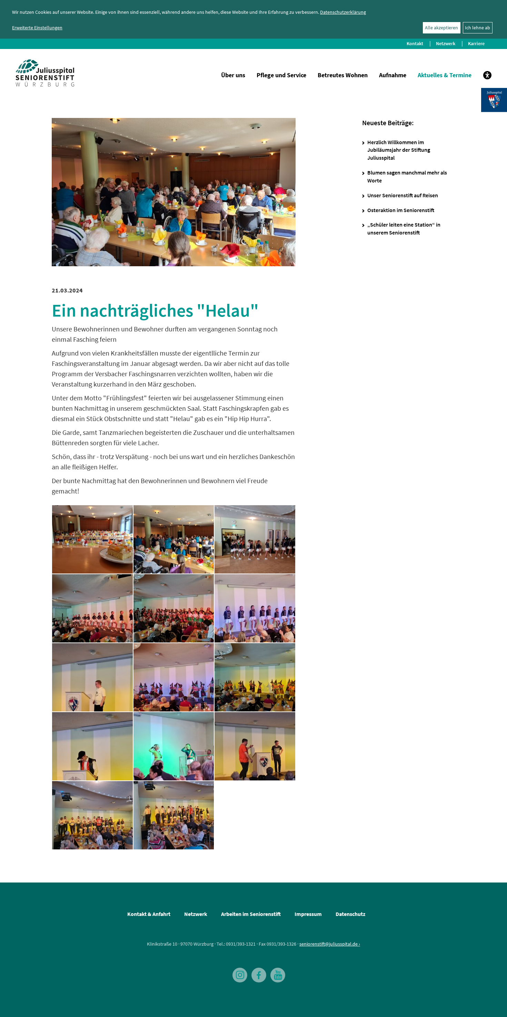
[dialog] (253, 19)
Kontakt (415, 43)
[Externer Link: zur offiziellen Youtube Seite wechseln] (275, 971)
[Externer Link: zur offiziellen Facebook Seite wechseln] (256, 971)
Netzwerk (445, 43)
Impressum (308, 913)
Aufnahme (392, 75)
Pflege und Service (281, 75)
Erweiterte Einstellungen (37, 27)
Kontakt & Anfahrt (148, 913)
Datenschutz (350, 913)
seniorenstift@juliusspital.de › (329, 944)
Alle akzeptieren (441, 27)
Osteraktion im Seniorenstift (400, 210)
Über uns (233, 75)
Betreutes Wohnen (343, 75)
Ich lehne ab (477, 27)
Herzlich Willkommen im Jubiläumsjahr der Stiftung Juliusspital (398, 150)
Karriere (476, 43)
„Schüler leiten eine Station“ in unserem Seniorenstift (403, 228)
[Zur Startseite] (45, 73)
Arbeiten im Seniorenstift (251, 913)
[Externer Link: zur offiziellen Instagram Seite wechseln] (237, 971)
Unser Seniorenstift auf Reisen (402, 195)
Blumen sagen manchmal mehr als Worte (407, 176)
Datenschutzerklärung (343, 12)
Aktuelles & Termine (444, 75)
